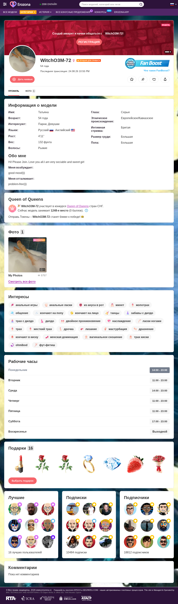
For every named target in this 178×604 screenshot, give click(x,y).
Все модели (10, 12)
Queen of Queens (78, 206)
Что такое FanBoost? (157, 70)
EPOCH (77, 590)
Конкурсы (100, 12)
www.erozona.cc (44, 590)
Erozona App (121, 12)
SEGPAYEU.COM (90, 590)
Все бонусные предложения (73, 12)
